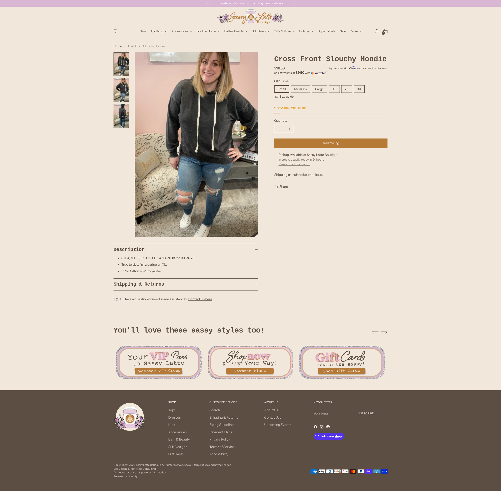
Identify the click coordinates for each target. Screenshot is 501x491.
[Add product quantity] (289, 129)
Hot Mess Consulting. (143, 468)
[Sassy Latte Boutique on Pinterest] (328, 427)
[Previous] (207, 3)
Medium (300, 89)
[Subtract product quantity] (277, 129)
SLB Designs (177, 447)
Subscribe (366, 413)
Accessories (177, 432)
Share (283, 187)
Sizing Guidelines (222, 425)
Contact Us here (200, 299)
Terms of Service (222, 447)
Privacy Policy (219, 439)
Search (214, 410)
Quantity (280, 120)
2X (347, 89)
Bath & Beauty (179, 439)
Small (282, 89)
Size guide (287, 97)
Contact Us (272, 417)
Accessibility (218, 454)
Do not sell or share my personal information (140, 472)
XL (334, 89)
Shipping (280, 175)
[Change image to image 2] (121, 90)
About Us (271, 410)
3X (359, 89)
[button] (330, 73)
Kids (171, 425)
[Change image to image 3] (121, 116)
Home (118, 46)
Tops (172, 410)
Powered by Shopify (125, 476)
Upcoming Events (277, 425)
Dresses (174, 417)
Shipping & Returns (223, 417)
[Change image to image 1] (121, 64)
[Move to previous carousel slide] (375, 331)
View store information (294, 164)
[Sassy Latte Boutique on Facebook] (316, 427)
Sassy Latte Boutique (148, 464)
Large (319, 89)
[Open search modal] (116, 31)
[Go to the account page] (377, 31)
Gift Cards (176, 454)
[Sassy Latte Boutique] (250, 16)
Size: (282, 81)
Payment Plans (220, 432)
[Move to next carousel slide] (384, 331)
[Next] (294, 3)
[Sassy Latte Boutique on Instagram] (322, 427)
